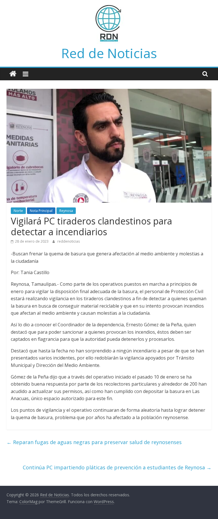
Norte (18, 210)
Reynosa (66, 210)
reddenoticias (68, 241)
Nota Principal (41, 210)
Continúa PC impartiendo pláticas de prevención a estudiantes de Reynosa (117, 467)
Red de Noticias (109, 53)
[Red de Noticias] (13, 74)
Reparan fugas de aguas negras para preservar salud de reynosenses (94, 442)
